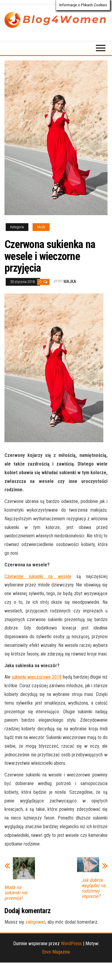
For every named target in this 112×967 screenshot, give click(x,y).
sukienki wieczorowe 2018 (37, 677)
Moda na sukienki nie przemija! (15, 893)
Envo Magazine (56, 952)
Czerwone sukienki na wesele (37, 576)
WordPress (71, 943)
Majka (70, 281)
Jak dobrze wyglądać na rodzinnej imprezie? (93, 888)
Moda (41, 227)
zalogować (35, 922)
